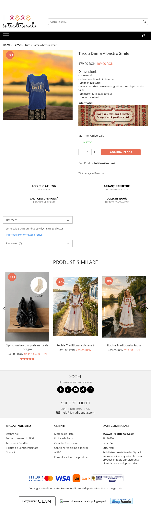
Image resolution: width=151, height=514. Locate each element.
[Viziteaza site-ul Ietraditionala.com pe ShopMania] (121, 501)
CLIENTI (59, 426)
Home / (8, 45)
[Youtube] (75, 389)
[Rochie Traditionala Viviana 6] (75, 306)
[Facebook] (60, 389)
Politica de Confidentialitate (22, 448)
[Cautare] (144, 21)
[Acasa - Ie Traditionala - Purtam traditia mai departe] (22, 22)
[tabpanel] (38, 85)
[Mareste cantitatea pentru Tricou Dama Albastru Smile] (94, 152)
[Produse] (6, 36)
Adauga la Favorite (92, 173)
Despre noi (12, 434)
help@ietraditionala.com (78, 412)
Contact (10, 452)
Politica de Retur (63, 438)
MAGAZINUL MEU (18, 426)
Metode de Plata (64, 434)
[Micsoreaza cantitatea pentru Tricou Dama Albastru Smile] (81, 152)
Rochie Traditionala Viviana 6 (75, 345)
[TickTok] (83, 389)
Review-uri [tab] (14, 243)
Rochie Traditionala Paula (124, 345)
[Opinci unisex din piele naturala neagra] (27, 306)
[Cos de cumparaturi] (144, 35)
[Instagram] (90, 389)
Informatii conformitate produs (24, 234)
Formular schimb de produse (71, 457)
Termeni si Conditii (17, 443)
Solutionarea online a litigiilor (71, 448)
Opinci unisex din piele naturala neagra (27, 347)
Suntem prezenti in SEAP (20, 438)
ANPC (57, 452)
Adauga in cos (121, 152)
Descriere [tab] (11, 220)
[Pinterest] (68, 389)
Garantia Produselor (66, 443)
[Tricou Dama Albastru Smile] (38, 85)
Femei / (19, 45)
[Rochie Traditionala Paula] (124, 307)
